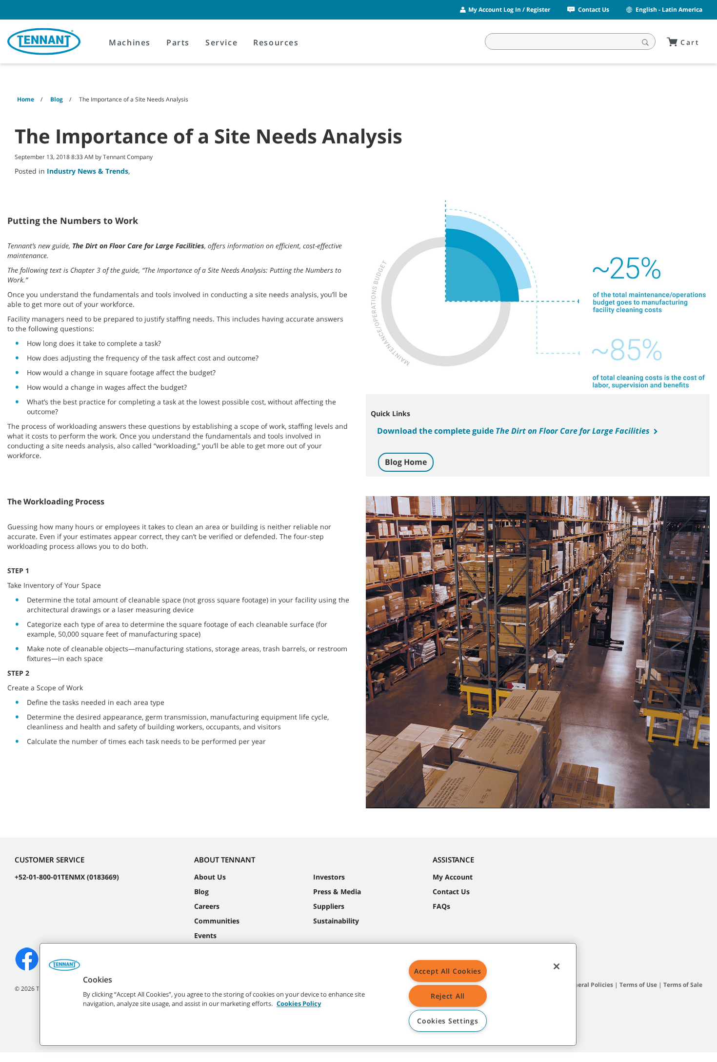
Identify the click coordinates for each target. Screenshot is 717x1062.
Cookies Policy (299, 1004)
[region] (308, 994)
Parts (178, 42)
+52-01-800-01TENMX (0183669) (67, 877)
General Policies (589, 985)
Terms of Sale (682, 985)
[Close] (556, 966)
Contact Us (593, 9)
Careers (206, 906)
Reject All (448, 996)
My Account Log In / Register (509, 9)
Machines (130, 42)
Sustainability (336, 920)
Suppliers (328, 906)
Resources (276, 42)
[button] (64, 968)
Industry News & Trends (87, 171)
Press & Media (337, 891)
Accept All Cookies (447, 971)
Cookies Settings (447, 1020)
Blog (201, 891)
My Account (453, 877)
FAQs (441, 906)
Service (221, 42)
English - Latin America (669, 9)
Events (205, 935)
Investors (329, 877)
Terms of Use (638, 985)
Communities (216, 920)
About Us (210, 877)
